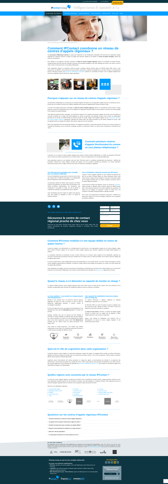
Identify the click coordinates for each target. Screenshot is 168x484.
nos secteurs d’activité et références (95, 446)
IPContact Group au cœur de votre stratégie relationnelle (66, 460)
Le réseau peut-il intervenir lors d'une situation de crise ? (64, 434)
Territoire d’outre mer (104, 394)
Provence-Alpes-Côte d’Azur (106, 392)
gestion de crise (99, 270)
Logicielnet (117, 184)
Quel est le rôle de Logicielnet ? (57, 431)
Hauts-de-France (78, 390)
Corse (50, 395)
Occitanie (101, 389)
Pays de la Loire (103, 390)
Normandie (76, 394)
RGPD (119, 228)
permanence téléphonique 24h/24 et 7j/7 (88, 363)
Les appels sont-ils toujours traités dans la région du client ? (65, 421)
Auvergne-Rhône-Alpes (54, 389)
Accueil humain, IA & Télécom (53, 13)
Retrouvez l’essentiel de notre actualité (112, 471)
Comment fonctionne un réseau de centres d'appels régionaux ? (65, 418)
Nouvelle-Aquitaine (78, 395)
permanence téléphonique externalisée (75, 71)
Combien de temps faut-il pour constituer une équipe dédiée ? (65, 425)
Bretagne (51, 392)
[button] (49, 336)
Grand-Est (76, 389)
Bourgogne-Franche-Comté (55, 390)
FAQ (108, 478)
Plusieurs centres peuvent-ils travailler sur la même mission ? (65, 428)
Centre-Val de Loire (53, 394)
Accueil (49, 42)
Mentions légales (113, 478)
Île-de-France (77, 392)
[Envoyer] (119, 474)
